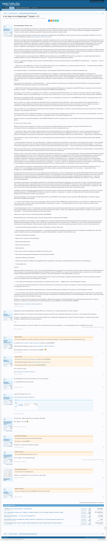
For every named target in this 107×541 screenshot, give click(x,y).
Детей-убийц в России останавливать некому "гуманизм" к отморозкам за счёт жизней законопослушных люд (34, 519)
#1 (103, 306)
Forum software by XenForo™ (13, 539)
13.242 (11, 386)
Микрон (6, 314)
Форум (11, 7)
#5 (103, 387)
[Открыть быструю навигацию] (102, 13)
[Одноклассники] (51, 21)
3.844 (11, 33)
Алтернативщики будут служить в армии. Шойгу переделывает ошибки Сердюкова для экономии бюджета (33, 523)
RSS (104, 537)
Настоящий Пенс (8, 421)
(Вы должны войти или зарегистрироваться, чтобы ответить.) (92, 502)
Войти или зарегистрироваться (97, 1)
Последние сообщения (7, 9)
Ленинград (10, 348)
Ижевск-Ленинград (9, 430)
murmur (6, 340)
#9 (103, 461)
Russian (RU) (5, 537)
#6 (103, 413)
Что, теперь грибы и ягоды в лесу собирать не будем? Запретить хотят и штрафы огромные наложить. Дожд (33, 512)
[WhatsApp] (56, 21)
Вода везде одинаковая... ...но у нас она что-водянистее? (19, 515)
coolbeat (6, 492)
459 (11, 496)
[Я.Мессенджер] (58, 21)
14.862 (11, 427)
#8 (103, 447)
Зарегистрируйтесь (36, 36)
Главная (6, 7)
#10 (103, 477)
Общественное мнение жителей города (17, 18)
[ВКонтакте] (49, 21)
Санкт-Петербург (9, 404)
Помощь (94, 537)
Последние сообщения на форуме (22, 7)
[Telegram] (53, 21)
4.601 (11, 318)
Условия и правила (101, 539)
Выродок (6, 382)
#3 (103, 352)
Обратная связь (88, 537)
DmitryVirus (38, 18)
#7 (103, 426)
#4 (103, 374)
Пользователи (34, 7)
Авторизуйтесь (47, 36)
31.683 (11, 345)
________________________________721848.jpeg (34, 402)
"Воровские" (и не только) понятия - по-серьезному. (18, 508)
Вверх (101, 537)
